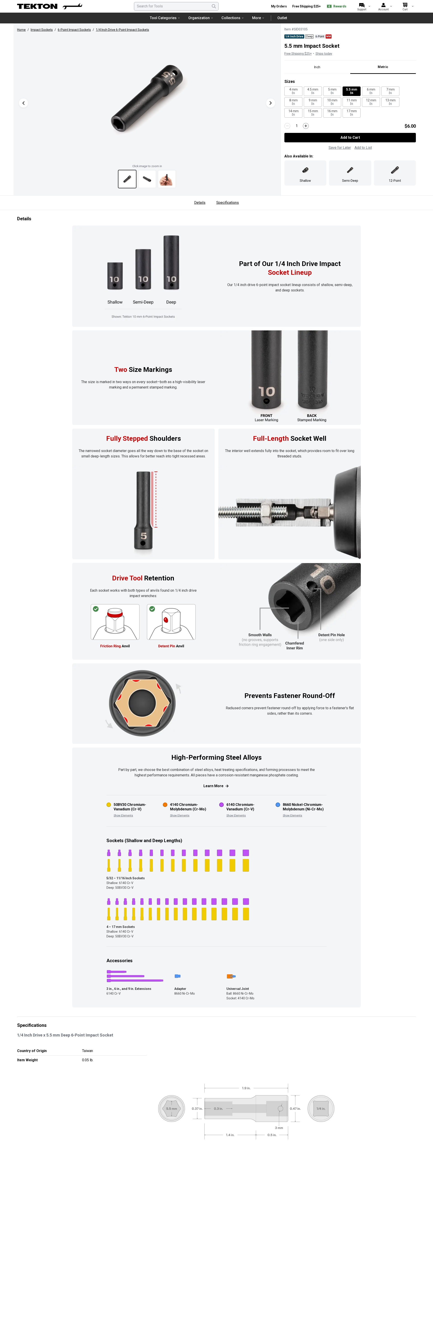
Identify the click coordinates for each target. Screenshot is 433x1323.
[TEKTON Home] (49, 6)
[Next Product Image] (270, 103)
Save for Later (340, 147)
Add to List (363, 147)
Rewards (339, 6)
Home (21, 30)
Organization (199, 18)
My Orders (279, 6)
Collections (230, 18)
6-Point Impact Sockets (74, 30)
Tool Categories (163, 18)
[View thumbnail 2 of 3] (147, 179)
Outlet (282, 18)
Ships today (324, 53)
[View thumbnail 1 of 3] (127, 179)
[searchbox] (176, 6)
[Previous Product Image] (23, 103)
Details (199, 202)
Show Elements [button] (123, 815)
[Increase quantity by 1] (306, 126)
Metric (383, 67)
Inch (317, 67)
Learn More (213, 786)
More (256, 18)
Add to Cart (350, 137)
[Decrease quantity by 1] (287, 126)
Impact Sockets (42, 30)
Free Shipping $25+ (306, 6)
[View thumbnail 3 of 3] (167, 179)
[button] (147, 98)
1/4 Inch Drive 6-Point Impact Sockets (122, 30)
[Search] (213, 6)
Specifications (227, 202)
